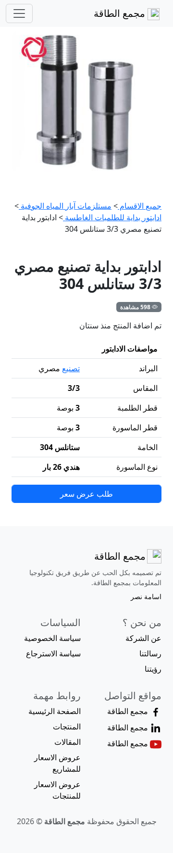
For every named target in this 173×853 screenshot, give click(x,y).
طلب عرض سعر (86, 494)
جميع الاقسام (139, 206)
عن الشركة (143, 638)
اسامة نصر (146, 596)
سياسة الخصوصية (52, 638)
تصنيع (71, 368)
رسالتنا (150, 653)
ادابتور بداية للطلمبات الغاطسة (112, 217)
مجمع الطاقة (121, 13)
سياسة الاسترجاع (53, 653)
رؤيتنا (153, 669)
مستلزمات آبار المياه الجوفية (65, 206)
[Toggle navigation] (19, 13)
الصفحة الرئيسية (54, 711)
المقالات (67, 742)
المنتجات (67, 726)
